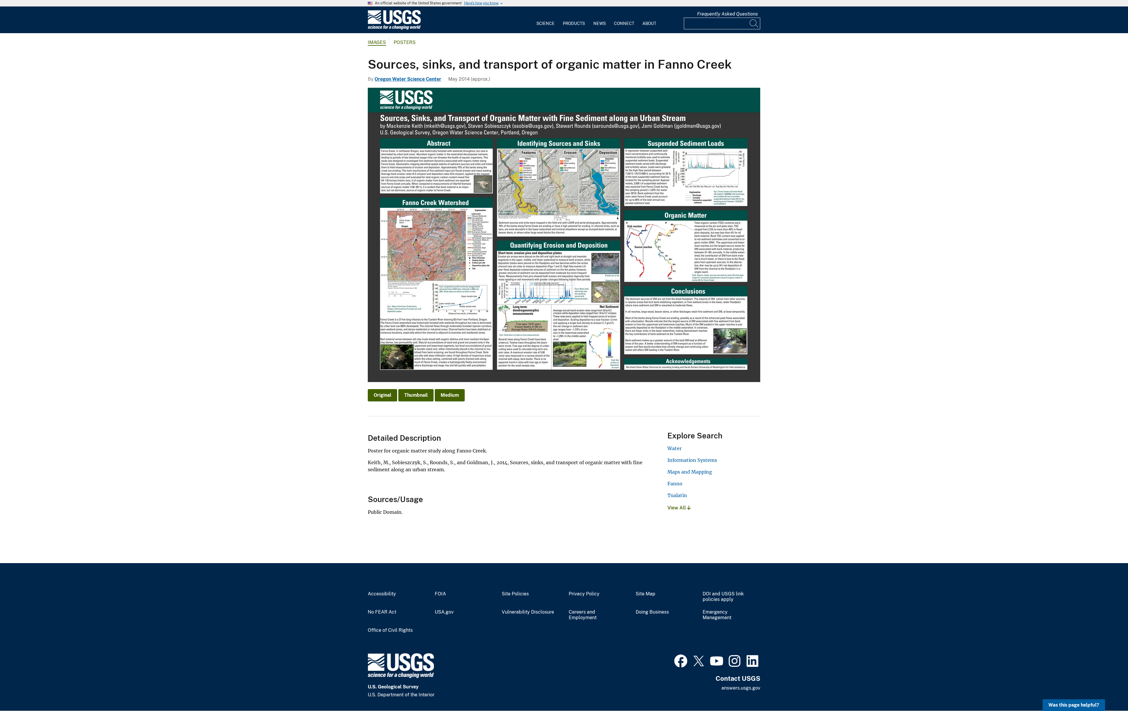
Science (545, 23)
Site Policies (515, 594)
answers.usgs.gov (740, 688)
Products (574, 23)
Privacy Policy (584, 594)
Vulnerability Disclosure (528, 612)
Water (674, 448)
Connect (624, 23)
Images (377, 42)
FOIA (440, 594)
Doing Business (652, 612)
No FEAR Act (382, 612)
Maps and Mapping (689, 472)
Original (382, 395)
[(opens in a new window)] (681, 660)
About (649, 23)
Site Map (645, 594)
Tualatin (677, 495)
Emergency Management (717, 614)
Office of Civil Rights (390, 630)
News (599, 23)
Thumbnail (416, 395)
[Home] (394, 28)
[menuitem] (545, 20)
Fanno (674, 484)
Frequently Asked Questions (727, 14)
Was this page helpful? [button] (1073, 705)
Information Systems (692, 460)
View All (677, 508)
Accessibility (382, 594)
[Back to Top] (1106, 689)
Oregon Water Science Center (408, 79)
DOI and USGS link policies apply (723, 596)
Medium (450, 395)
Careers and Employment (583, 614)
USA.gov (444, 612)
